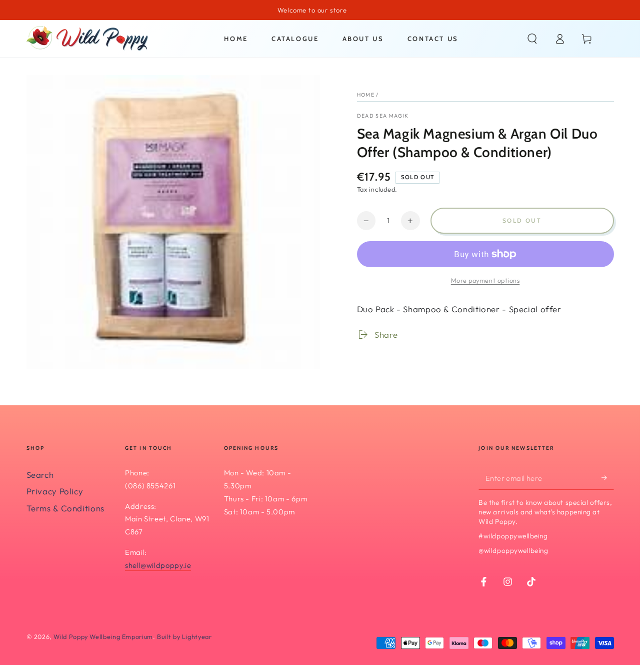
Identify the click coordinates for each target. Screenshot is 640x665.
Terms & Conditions (65, 508)
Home (365, 94)
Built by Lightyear (184, 636)
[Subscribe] (608, 477)
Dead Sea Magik (383, 115)
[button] (532, 38)
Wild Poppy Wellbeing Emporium (103, 636)
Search (40, 474)
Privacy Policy (55, 491)
